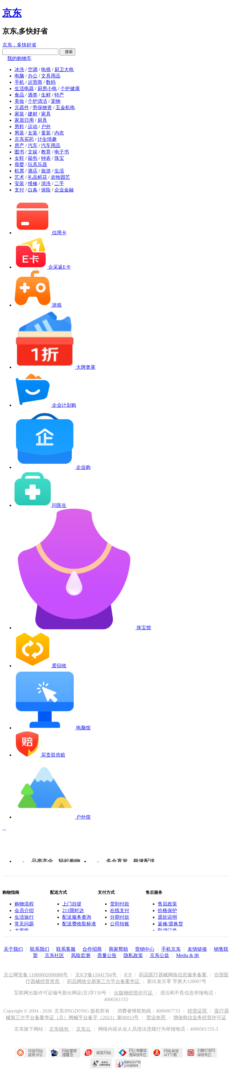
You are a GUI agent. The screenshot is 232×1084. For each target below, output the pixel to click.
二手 (59, 183)
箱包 (32, 158)
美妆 (19, 101)
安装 (19, 183)
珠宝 (59, 158)
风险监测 (80, 955)
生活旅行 (24, 917)
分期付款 (119, 917)
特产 (59, 94)
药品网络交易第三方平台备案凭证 (104, 981)
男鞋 (19, 126)
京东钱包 (59, 1029)
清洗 (46, 183)
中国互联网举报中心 (133, 1052)
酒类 (32, 94)
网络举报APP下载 (167, 1052)
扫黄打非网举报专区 (201, 1052)
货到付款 (119, 903)
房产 (19, 145)
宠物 (55, 101)
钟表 (46, 158)
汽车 (32, 145)
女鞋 (19, 158)
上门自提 (72, 903)
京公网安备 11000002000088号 (36, 974)
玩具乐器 (37, 164)
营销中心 (144, 949)
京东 (12, 12)
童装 (46, 132)
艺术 (19, 177)
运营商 (35, 82)
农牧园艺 (60, 177)
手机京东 (171, 949)
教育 (46, 151)
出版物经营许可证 (134, 992)
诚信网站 (98, 1052)
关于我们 (13, 949)
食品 (19, 94)
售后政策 (167, 903)
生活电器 (24, 88)
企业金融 (64, 189)
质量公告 (107, 955)
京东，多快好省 (19, 44)
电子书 (61, 151)
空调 (32, 69)
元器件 (21, 107)
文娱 (32, 151)
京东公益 (159, 955)
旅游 (46, 170)
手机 (19, 82)
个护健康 (70, 88)
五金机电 (65, 107)
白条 (32, 189)
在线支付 (119, 910)
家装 (19, 113)
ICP (128, 974)
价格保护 (167, 910)
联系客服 (66, 949)
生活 (59, 170)
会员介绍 (24, 910)
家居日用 (24, 120)
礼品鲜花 (37, 177)
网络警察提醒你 (64, 1052)
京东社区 (54, 955)
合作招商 (92, 949)
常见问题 (24, 923)
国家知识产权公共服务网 (128, 1063)
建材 (32, 113)
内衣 (59, 132)
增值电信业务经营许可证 (199, 1017)
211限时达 (73, 910)
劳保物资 (42, 107)
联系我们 (39, 949)
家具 (46, 113)
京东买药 (24, 139)
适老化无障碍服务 (101, 1063)
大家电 (21, 930)
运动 (32, 126)
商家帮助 (118, 949)
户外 (46, 126)
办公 (32, 75)
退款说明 (167, 917)
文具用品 (50, 75)
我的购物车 (19, 58)
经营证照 (198, 1010)
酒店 (32, 170)
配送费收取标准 (79, 923)
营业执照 (156, 1017)
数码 (51, 82)
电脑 (19, 75)
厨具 (42, 120)
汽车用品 (50, 145)
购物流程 (24, 903)
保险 (46, 189)
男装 (19, 132)
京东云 (84, 1029)
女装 (32, 132)
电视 (46, 69)
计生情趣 (47, 139)
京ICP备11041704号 (96, 974)
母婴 (19, 164)
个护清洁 (37, 101)
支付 (19, 189)
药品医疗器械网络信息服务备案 (173, 974)
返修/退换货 (170, 923)
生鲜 (46, 94)
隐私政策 (133, 955)
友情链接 (197, 949)
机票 (19, 170)
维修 (32, 183)
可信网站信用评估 (30, 1052)
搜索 (67, 51)
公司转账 (119, 923)
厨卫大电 (64, 69)
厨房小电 (47, 88)
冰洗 (19, 69)
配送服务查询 (76, 917)
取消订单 (167, 930)
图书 (19, 151)
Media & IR (187, 955)
